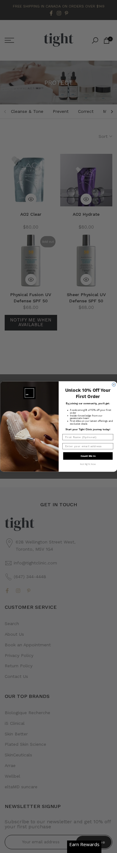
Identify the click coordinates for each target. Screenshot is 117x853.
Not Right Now (88, 464)
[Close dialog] (114, 384)
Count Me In (87, 455)
